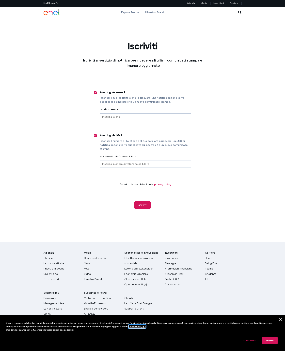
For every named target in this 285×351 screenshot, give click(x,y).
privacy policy (162, 184)
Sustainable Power (95, 292)
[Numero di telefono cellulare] (145, 162)
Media (204, 3)
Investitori (218, 3)
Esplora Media (130, 12)
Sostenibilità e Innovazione (141, 252)
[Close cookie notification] (281, 320)
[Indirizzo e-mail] (145, 115)
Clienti (128, 298)
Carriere (234, 3)
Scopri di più (51, 292)
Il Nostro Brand (154, 12)
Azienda (191, 3)
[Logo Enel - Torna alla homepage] (52, 12)
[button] (51, 3)
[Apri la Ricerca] (240, 12)
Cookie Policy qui (137, 326)
